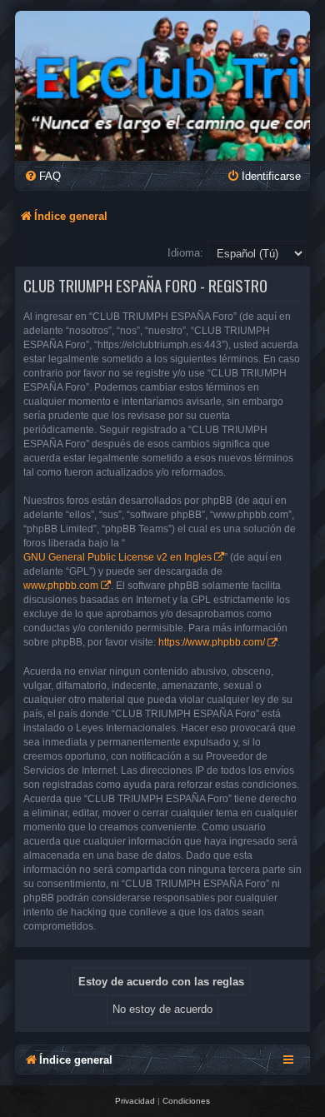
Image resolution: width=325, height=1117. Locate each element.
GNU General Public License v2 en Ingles (117, 557)
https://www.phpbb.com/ (211, 642)
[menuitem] (42, 176)
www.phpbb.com (60, 585)
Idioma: (185, 253)
